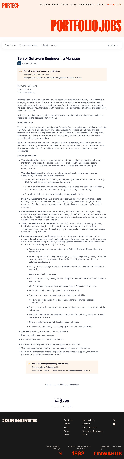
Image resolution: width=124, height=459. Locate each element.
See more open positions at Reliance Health (62, 384)
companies (28, 45)
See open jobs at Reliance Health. (37, 74)
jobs (10, 45)
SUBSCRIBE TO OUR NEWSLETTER (19, 421)
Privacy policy (56, 407)
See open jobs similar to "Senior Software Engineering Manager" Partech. (53, 77)
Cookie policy (68, 407)
